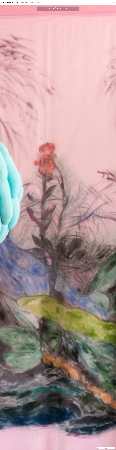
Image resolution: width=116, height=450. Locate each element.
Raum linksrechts (10, 2)
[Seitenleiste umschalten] (113, 2)
